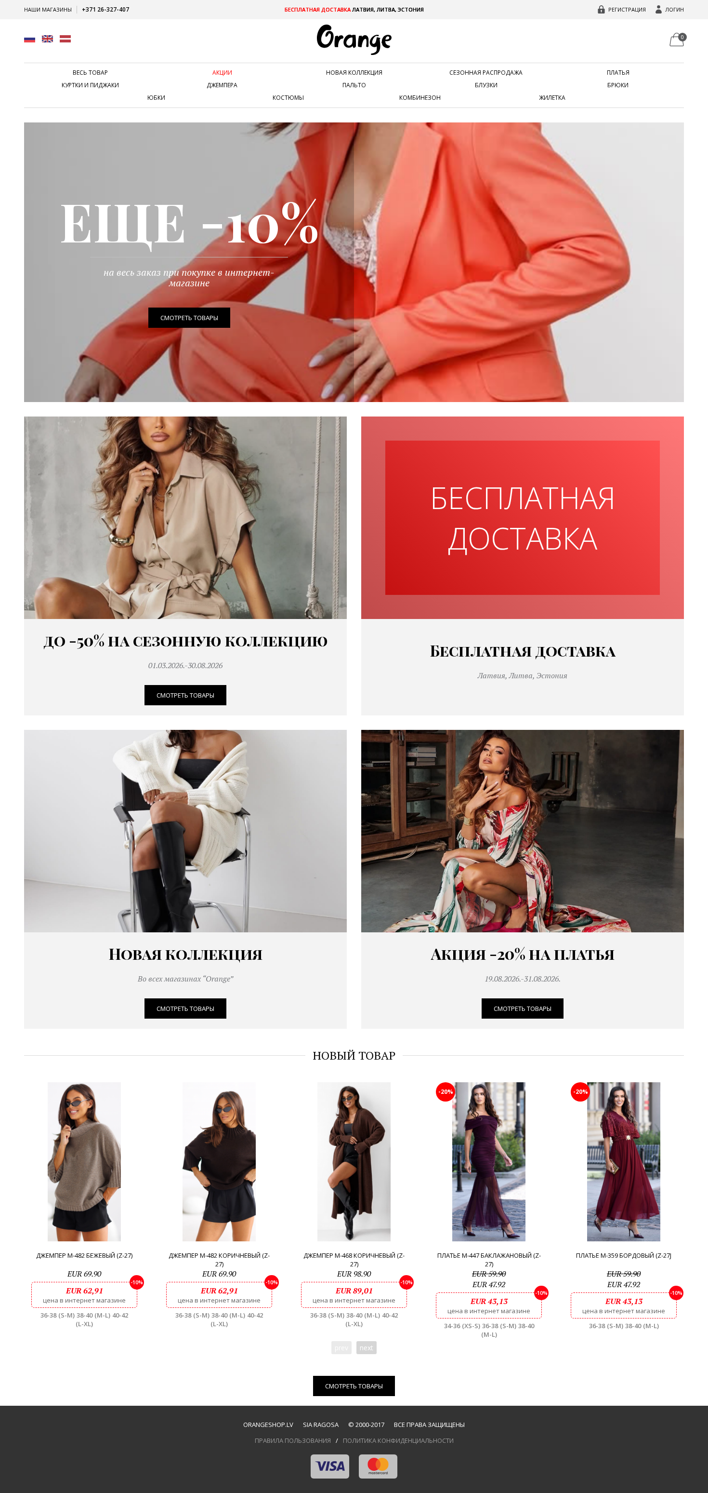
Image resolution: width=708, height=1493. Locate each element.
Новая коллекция (354, 73)
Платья (618, 73)
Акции (222, 73)
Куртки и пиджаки (90, 85)
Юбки (156, 98)
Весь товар (90, 73)
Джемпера (222, 85)
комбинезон (420, 98)
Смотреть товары (189, 317)
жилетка (552, 98)
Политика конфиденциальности (398, 1440)
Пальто (354, 85)
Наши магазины (48, 9)
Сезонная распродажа (486, 73)
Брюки (618, 85)
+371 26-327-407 (105, 9)
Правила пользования (293, 1440)
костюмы (288, 98)
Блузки (486, 85)
